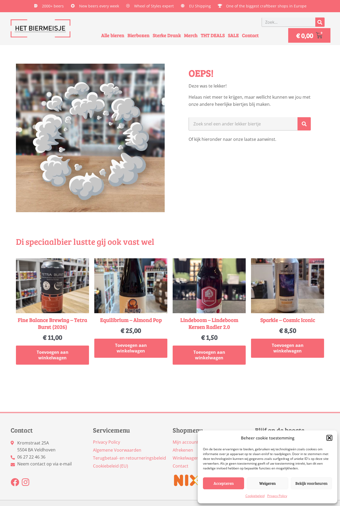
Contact (250, 35)
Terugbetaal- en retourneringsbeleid (129, 458)
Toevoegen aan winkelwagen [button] (53, 355)
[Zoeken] (320, 22)
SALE (233, 35)
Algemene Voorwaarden (117, 450)
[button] (329, 437)
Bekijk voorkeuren (311, 483)
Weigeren (267, 483)
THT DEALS (213, 35)
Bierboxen (139, 35)
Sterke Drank (167, 35)
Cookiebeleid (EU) (110, 466)
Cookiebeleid (255, 496)
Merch (191, 35)
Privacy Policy (277, 496)
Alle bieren (112, 35)
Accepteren (224, 483)
